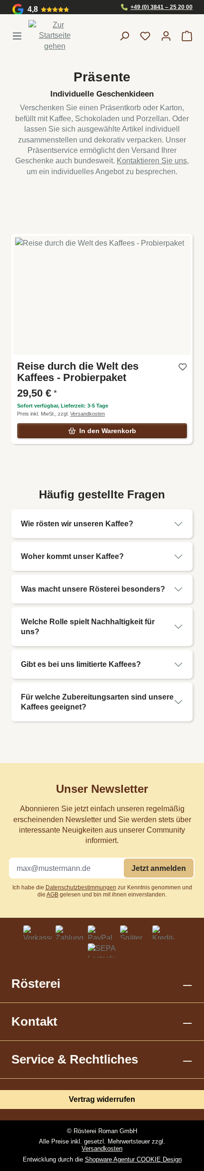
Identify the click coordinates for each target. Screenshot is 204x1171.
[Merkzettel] (145, 36)
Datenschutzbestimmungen (81, 887)
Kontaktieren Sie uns (152, 161)
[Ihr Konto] (166, 36)
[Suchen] (124, 36)
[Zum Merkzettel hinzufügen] (182, 369)
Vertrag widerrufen (102, 1099)
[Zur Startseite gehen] (54, 36)
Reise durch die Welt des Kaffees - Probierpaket (78, 372)
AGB (52, 894)
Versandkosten (102, 1148)
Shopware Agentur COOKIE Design (133, 1159)
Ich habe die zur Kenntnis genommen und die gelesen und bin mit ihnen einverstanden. (102, 891)
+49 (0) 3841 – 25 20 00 (161, 7)
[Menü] (19, 36)
